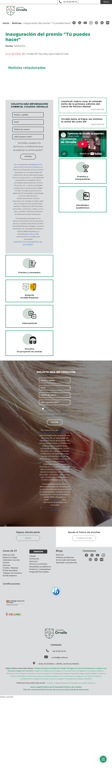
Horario (6, 563)
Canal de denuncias (79, 690)
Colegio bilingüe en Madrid (46, 668)
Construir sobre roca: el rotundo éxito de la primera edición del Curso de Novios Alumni (81, 104)
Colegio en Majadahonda (43, 671)
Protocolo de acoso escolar (56, 690)
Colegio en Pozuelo (23, 671)
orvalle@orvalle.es (59, 657)
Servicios (33, 561)
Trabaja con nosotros (12, 573)
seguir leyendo (97, 109)
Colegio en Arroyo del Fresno (66, 671)
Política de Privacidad (52, 687)
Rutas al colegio (10, 557)
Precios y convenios (38, 564)
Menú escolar (9, 555)
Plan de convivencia (32, 690)
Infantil (32, 556)
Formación (34, 559)
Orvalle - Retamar (10, 568)
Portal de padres (10, 570)
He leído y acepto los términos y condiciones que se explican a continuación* (28, 146)
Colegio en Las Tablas (86, 671)
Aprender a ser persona (66, 563)
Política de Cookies (73, 687)
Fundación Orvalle (84, 538)
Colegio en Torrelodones (52, 673)
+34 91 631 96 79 (70, 2)
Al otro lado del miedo (66, 560)
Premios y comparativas (40, 569)
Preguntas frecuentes (39, 572)
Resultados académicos (40, 567)
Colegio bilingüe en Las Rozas (72, 668)
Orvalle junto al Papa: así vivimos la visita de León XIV (81, 120)
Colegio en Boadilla (70, 673)
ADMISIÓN (38, 552)
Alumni (28, 538)
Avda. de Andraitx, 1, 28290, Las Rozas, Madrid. (58, 664)
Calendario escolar (11, 560)
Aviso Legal (35, 687)
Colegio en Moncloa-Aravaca (30, 673)
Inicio (6, 23)
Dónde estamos (10, 576)
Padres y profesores (65, 557)
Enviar (28, 156)
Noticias (16, 23)
